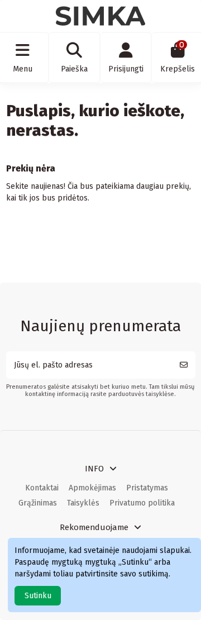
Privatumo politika (142, 503)
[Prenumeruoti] (183, 365)
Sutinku (38, 595)
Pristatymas (147, 488)
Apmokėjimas (92, 488)
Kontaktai (42, 488)
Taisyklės (83, 503)
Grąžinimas (37, 503)
